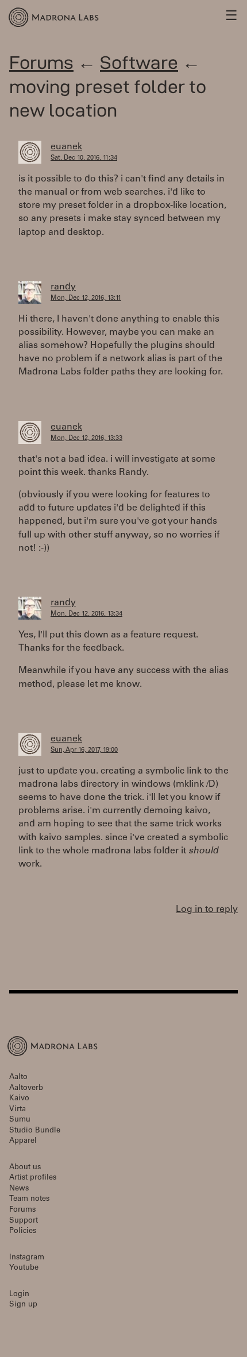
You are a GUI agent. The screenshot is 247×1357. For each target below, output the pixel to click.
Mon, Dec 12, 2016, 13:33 (86, 438)
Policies (22, 1231)
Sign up (23, 1305)
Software (139, 62)
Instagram (26, 1258)
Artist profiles (32, 1178)
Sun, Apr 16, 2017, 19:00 (84, 750)
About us (25, 1168)
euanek (66, 147)
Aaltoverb (26, 1088)
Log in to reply (207, 909)
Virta (17, 1110)
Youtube (23, 1268)
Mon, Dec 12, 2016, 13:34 (86, 614)
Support (23, 1221)
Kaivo (19, 1099)
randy (63, 287)
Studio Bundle (34, 1131)
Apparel (23, 1141)
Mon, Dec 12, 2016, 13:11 (86, 298)
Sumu (19, 1120)
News (19, 1189)
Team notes (29, 1199)
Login (19, 1294)
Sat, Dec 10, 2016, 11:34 (84, 158)
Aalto (18, 1077)
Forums (41, 62)
